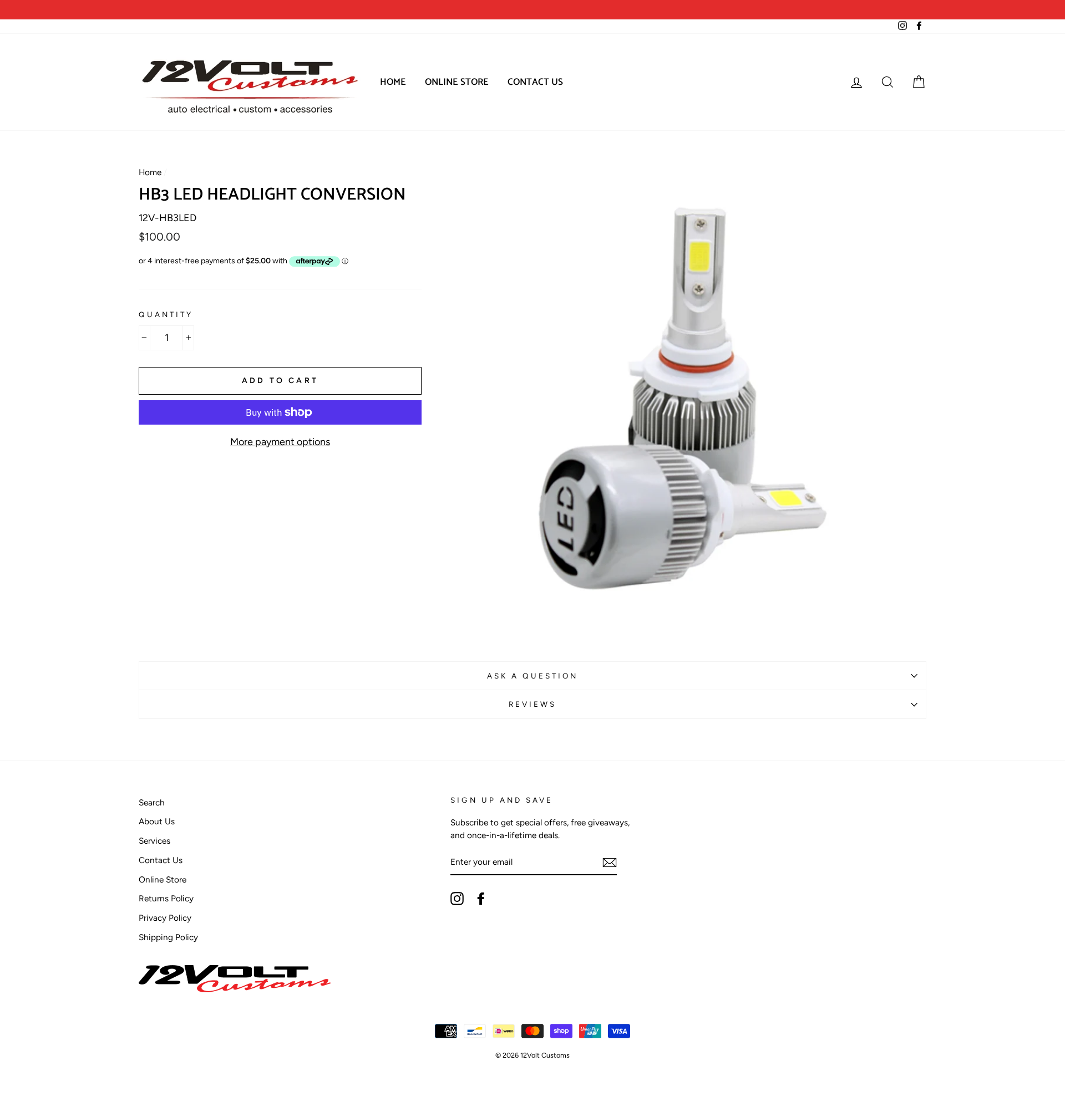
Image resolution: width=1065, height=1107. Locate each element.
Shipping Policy (168, 937)
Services (154, 840)
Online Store (457, 82)
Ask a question (533, 675)
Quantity (166, 314)
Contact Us (535, 82)
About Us (157, 821)
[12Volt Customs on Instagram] (457, 898)
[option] (335, 10)
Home (393, 82)
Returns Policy (166, 898)
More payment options (280, 442)
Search (152, 802)
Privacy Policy (165, 917)
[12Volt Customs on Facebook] (481, 898)
